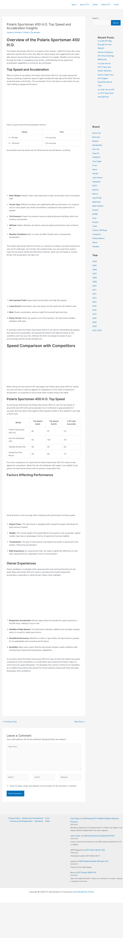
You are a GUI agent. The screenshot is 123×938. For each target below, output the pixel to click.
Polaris (26, 32)
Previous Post (10, 722)
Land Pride (96, 198)
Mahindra (96, 202)
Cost (94, 218)
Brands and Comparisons (32, 818)
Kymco (95, 194)
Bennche (96, 137)
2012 (94, 294)
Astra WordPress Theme (83, 892)
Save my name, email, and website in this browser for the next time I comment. (43, 786)
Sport (74, 4)
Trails (94, 226)
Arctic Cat (96, 133)
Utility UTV (105, 4)
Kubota (95, 190)
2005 (94, 265)
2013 (94, 298)
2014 (94, 302)
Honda (95, 173)
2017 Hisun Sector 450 (95, 850)
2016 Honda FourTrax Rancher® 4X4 (98, 836)
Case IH (95, 153)
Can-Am (95, 149)
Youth (116, 4)
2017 (94, 314)
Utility (95, 4)
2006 (94, 269)
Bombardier (97, 145)
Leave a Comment (14, 32)
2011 (94, 290)
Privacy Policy (14, 818)
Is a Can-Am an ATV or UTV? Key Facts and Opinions (106, 93)
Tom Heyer (75, 818)
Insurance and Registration (21, 821)
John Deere (97, 177)
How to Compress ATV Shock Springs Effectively (106, 56)
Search (95, 18)
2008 (94, 277)
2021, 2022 (97, 330)
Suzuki (95, 222)
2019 (94, 322)
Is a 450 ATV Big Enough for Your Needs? (105, 44)
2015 (94, 306)
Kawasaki (96, 181)
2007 (94, 273)
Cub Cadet (96, 161)
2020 (94, 326)
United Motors (98, 238)
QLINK (95, 214)
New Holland (97, 206)
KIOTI (94, 186)
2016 (94, 310)
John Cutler (75, 836)
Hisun (94, 169)
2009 (94, 282)
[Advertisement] (44, 105)
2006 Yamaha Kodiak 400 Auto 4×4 (93, 861)
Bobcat (95, 141)
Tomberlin (96, 234)
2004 (94, 261)
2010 (94, 286)
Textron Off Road (99, 230)
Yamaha (95, 246)
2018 (94, 318)
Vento (94, 242)
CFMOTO (96, 157)
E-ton (94, 165)
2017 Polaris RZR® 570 (86, 872)
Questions (38, 821)
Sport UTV (84, 4)
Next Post (79, 722)
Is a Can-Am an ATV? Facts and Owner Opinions (104, 67)
